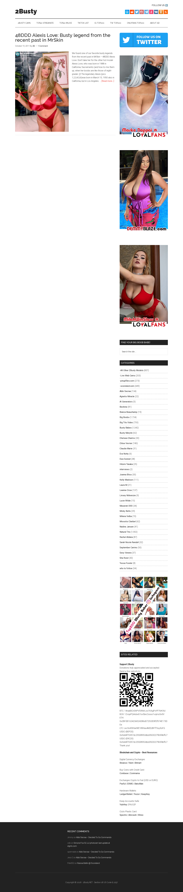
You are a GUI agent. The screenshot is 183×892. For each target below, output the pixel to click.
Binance (123, 763)
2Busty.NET (88, 882)
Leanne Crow (126, 490)
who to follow (126, 568)
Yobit (130, 763)
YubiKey (123, 804)
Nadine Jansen (127, 526)
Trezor (137, 794)
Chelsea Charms (127, 438)
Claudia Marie (126, 448)
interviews (124, 469)
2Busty (26, 11)
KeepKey (145, 794)
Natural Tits (125, 532)
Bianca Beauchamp (128, 412)
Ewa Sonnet (125, 459)
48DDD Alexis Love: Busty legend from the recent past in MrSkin (62, 37)
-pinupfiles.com (127, 381)
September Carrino (128, 547)
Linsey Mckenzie (128, 495)
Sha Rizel (124, 558)
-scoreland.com (127, 386)
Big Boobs (124, 417)
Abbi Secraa (125, 391)
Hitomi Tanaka (126, 464)
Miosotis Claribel (128, 521)
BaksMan (139, 783)
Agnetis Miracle (127, 396)
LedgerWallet (126, 794)
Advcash (132, 815)
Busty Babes (126, 427)
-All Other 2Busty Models (131, 370)
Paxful (123, 783)
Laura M (123, 485)
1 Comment (43, 46)
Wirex (140, 815)
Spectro (123, 815)
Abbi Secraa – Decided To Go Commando (93, 837)
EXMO (130, 783)
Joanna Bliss (126, 474)
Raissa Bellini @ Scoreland (88, 863)
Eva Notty (124, 453)
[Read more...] (108, 81)
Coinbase (124, 773)
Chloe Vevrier (126, 443)
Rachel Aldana (126, 537)
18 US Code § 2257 (109, 882)
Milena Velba (126, 516)
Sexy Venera (125, 552)
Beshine (123, 407)
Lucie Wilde (125, 500)
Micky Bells (125, 511)
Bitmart (138, 763)
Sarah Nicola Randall (129, 542)
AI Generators (126, 401)
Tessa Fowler (126, 563)
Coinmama (135, 773)
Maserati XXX (126, 506)
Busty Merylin (126, 433)
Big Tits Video (126, 422)
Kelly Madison (126, 480)
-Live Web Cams (127, 375)
